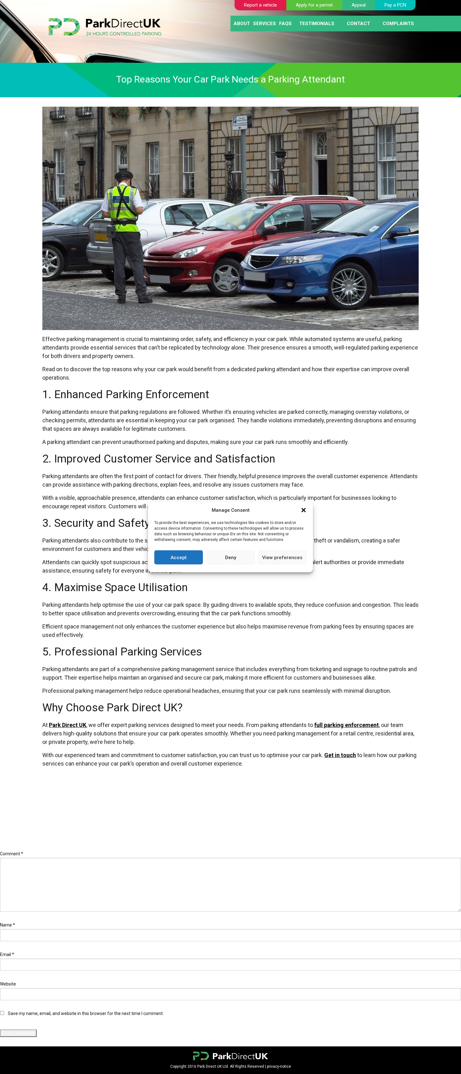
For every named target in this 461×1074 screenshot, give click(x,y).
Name (7, 924)
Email (7, 954)
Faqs (285, 23)
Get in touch (340, 755)
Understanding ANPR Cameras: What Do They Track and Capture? (67, 804)
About (242, 23)
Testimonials (316, 23)
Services (264, 23)
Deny (230, 557)
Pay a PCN (395, 5)
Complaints (398, 23)
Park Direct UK (67, 725)
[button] (303, 510)
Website (8, 983)
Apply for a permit (314, 5)
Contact (358, 23)
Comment (11, 853)
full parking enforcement (346, 725)
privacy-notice (279, 1066)
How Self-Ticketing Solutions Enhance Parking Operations (59, 811)
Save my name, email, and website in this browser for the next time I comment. (86, 1013)
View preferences (282, 557)
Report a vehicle (260, 5)
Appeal (359, 5)
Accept (179, 557)
